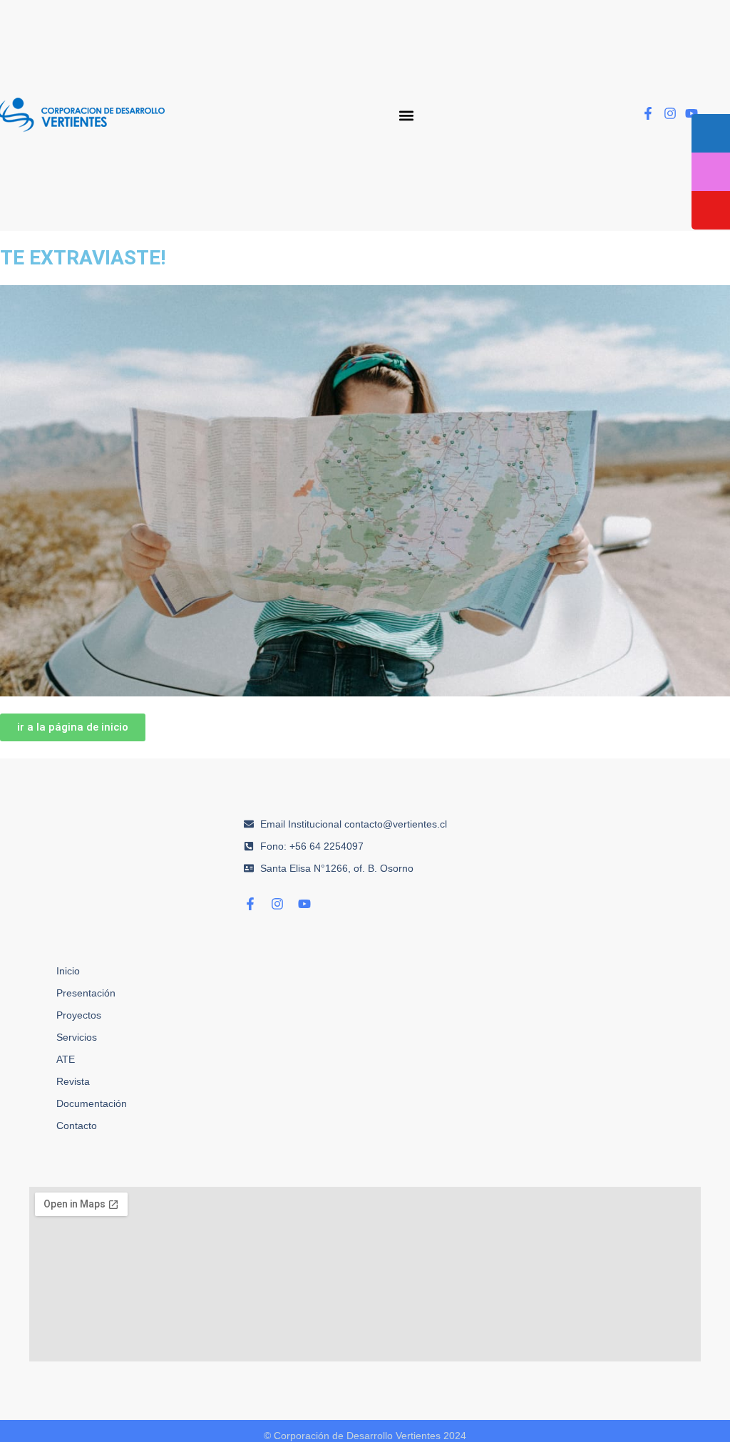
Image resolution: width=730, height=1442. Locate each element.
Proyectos (78, 1015)
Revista (73, 1081)
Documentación (91, 1103)
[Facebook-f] (648, 113)
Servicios (76, 1037)
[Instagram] (670, 113)
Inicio (68, 971)
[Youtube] (691, 113)
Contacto (76, 1125)
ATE (65, 1059)
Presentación (85, 993)
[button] (406, 115)
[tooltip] (711, 133)
